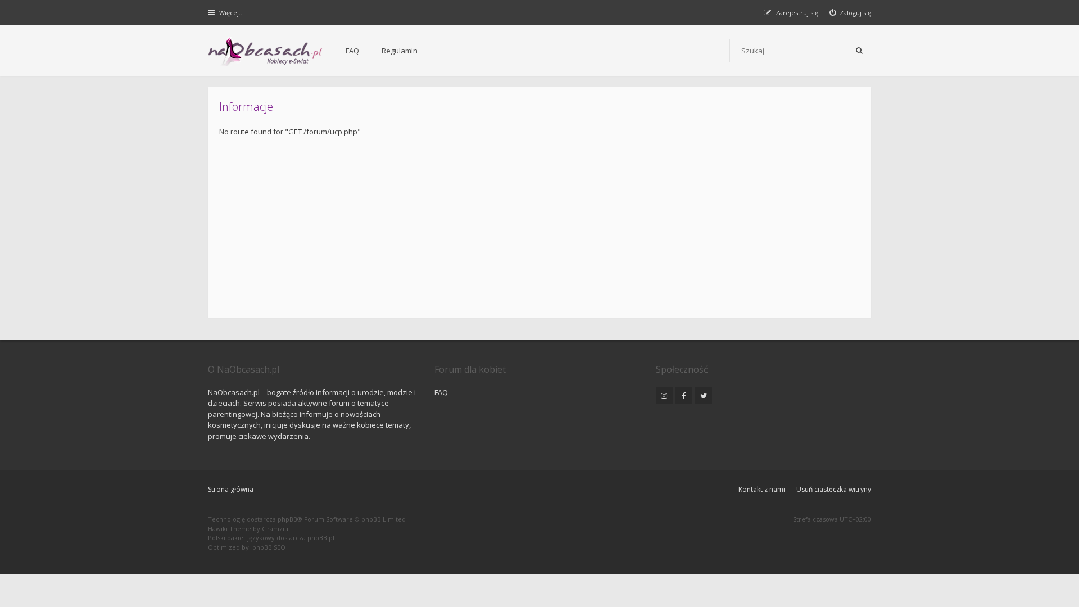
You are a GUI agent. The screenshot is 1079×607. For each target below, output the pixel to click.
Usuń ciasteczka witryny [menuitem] (833, 489)
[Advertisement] (556, 222)
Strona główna (230, 489)
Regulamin (400, 51)
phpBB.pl (320, 537)
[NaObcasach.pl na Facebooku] (683, 395)
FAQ (352, 51)
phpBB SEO (268, 547)
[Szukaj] (859, 50)
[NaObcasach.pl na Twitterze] (703, 395)
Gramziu (275, 528)
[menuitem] (850, 12)
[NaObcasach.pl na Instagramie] (664, 395)
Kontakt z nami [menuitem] (761, 489)
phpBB (287, 519)
